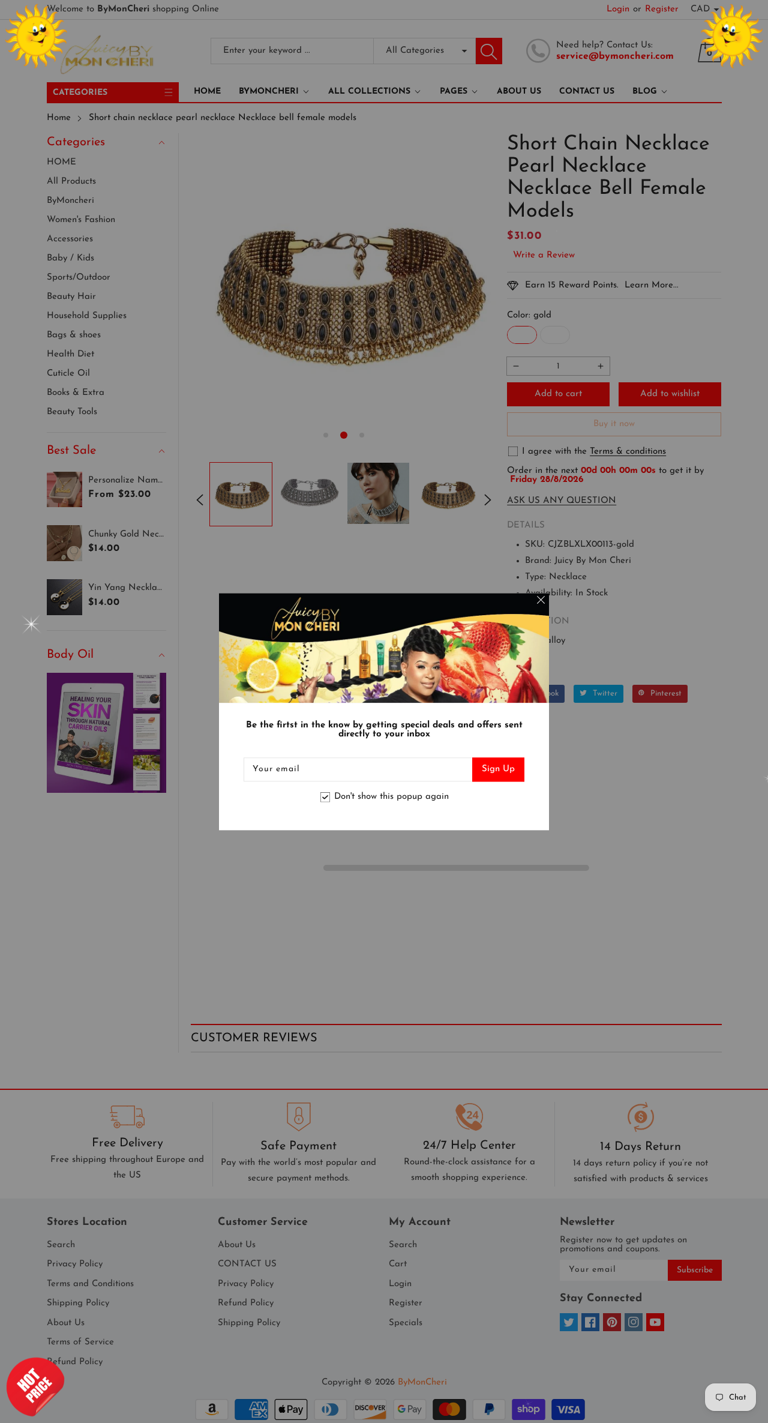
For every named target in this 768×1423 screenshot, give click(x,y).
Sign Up (498, 769)
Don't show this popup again (391, 797)
